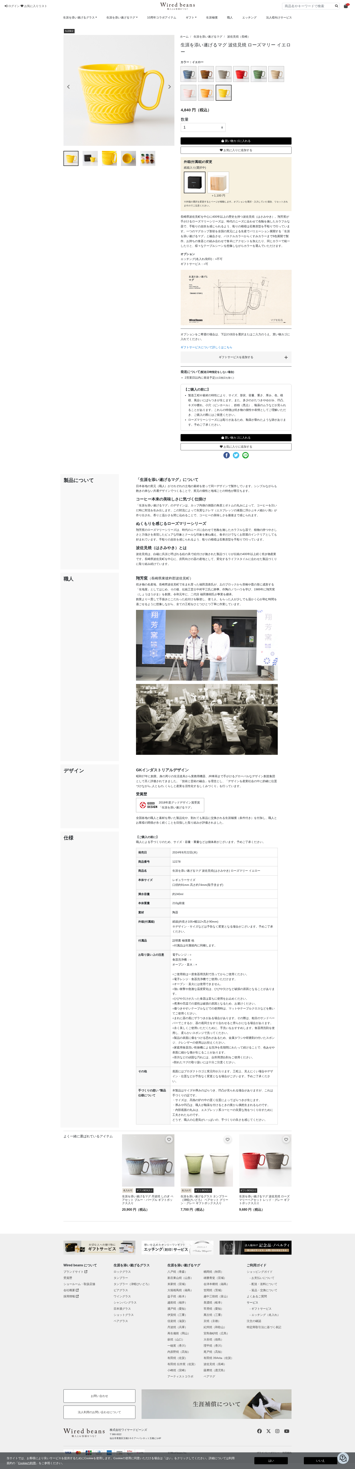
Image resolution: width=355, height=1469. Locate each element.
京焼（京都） (212, 1321)
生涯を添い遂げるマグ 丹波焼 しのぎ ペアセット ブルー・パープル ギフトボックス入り (147, 1200)
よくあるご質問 (257, 1296)
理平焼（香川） (214, 1345)
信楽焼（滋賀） (177, 1321)
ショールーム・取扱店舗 (79, 1284)
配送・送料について (264, 1284)
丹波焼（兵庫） (177, 1327)
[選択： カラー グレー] (224, 74)
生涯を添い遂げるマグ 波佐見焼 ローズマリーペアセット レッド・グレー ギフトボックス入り (264, 1200)
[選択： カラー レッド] (241, 74)
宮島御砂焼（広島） (216, 1333)
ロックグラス (122, 1271)
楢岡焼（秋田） (214, 1271)
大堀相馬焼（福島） (180, 1290)
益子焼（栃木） (177, 1296)
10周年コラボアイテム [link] (161, 17)
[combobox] (311, 6)
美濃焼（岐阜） (214, 1302)
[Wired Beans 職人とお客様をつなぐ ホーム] (177, 6)
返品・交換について (264, 1290)
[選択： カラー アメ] (206, 74)
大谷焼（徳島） (214, 1339)
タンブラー (121, 1277)
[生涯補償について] (217, 1404)
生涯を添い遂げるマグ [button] (120, 17)
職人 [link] (230, 17)
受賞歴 (67, 1277)
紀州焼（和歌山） (215, 1327)
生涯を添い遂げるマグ (208, 36)
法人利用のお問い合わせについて (99, 1412)
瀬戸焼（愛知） (177, 1308)
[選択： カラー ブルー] (189, 74)
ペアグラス (121, 1321)
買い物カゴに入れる (237, 141)
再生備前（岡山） (178, 1333)
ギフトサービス (261, 1308)
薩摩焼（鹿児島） (215, 1370)
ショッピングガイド (260, 1271)
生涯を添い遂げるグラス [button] (79, 17)
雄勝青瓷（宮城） (215, 1277)
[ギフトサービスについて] (99, 1248)
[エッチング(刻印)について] (177, 1248)
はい (271, 1460)
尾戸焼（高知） (214, 1351)
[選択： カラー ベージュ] (276, 74)
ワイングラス (122, 1296)
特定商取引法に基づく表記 (264, 1327)
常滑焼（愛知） (214, 1308)
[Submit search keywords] (336, 6)
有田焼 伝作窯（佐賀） (182, 1364)
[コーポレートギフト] (256, 1248)
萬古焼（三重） (214, 1314)
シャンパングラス (125, 1302)
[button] (13, 6)
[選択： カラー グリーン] (259, 74)
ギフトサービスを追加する (236, 357)
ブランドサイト (73, 1271)
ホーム (184, 36)
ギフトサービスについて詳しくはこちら (206, 347)
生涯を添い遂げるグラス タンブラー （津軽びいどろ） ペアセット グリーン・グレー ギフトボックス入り (204, 1200)
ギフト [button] (190, 17)
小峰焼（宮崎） (177, 1370)
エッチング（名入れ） (265, 1314)
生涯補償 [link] (212, 17)
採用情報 (69, 1296)
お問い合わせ (99, 1396)
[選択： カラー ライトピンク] (189, 92)
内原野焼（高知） (178, 1351)
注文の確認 (254, 1321)
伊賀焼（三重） (177, 1314)
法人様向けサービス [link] (279, 17)
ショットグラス (124, 1314)
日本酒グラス (122, 1308)
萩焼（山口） (176, 1339)
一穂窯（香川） (177, 1345)
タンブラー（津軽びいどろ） (132, 1284)
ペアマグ (209, 1376)
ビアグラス (121, 1290)
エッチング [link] (249, 17)
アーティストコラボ (180, 1376)
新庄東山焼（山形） (180, 1277)
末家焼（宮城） (177, 1284)
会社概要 (69, 1290)
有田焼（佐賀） (177, 1358)
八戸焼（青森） (177, 1271)
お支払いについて (262, 1277)
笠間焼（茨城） (214, 1290)
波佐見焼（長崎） (238, 36)
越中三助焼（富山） (216, 1296)
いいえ (320, 1460)
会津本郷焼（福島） (216, 1284)
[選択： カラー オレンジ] (206, 92)
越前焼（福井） (177, 1302)
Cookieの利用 (27, 1463)
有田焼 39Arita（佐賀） (219, 1358)
